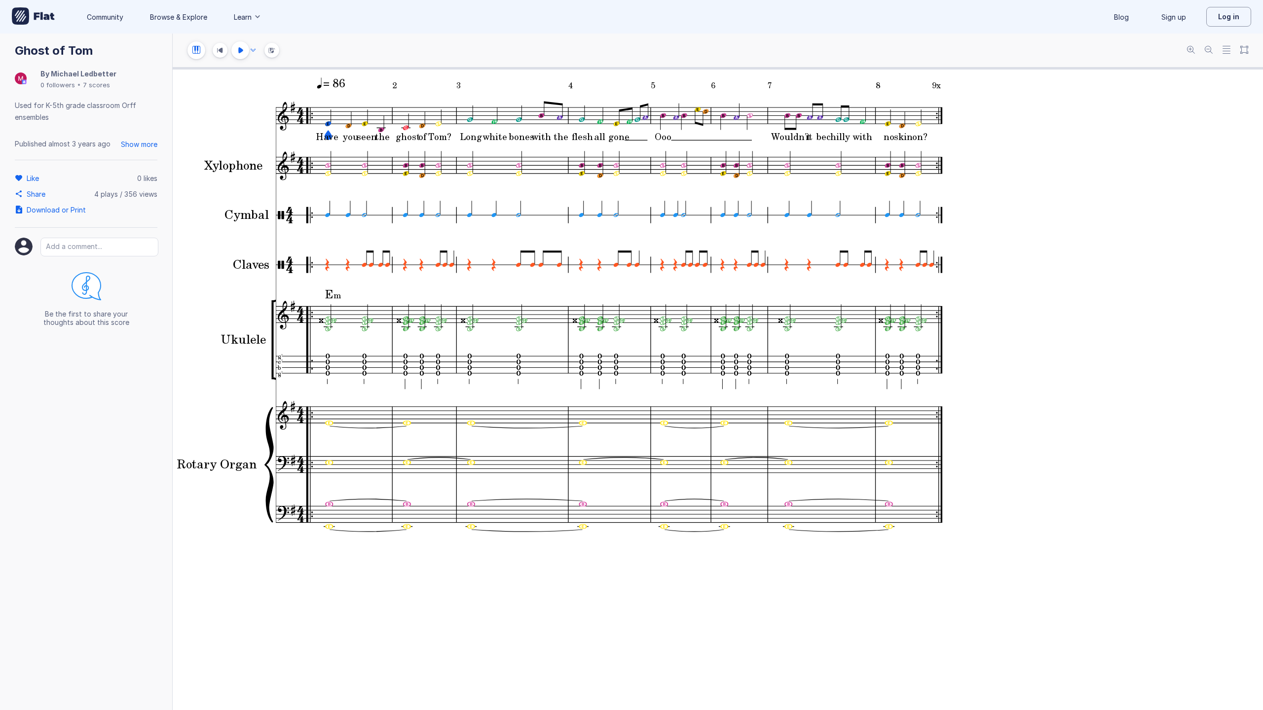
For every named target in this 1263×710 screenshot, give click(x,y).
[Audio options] (253, 50)
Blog (1121, 17)
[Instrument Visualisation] (271, 50)
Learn (243, 17)
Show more (139, 144)
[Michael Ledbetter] (21, 79)
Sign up (1173, 17)
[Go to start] (220, 50)
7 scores (96, 85)
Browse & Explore (178, 17)
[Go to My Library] (33, 16)
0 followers (57, 85)
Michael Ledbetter (83, 74)
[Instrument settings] (196, 50)
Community (105, 17)
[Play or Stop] (240, 50)
